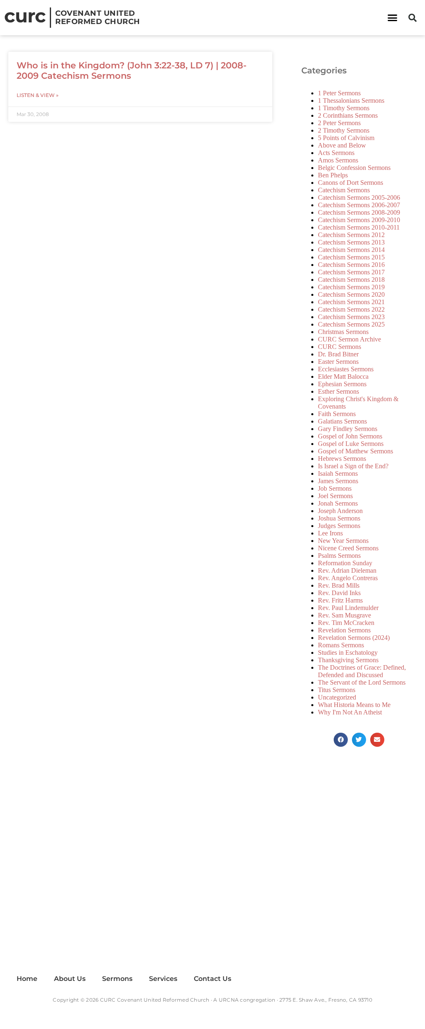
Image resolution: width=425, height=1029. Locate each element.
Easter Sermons (338, 361)
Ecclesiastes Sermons (346, 369)
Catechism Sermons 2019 (351, 287)
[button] (392, 18)
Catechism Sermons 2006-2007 (359, 204)
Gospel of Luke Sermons (350, 443)
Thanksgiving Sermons (348, 659)
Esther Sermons (338, 391)
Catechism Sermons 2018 (351, 279)
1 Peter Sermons (339, 93)
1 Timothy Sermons (343, 107)
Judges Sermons (339, 525)
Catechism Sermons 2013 (351, 242)
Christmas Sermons (343, 331)
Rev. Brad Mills (338, 585)
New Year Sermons (343, 540)
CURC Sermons (339, 346)
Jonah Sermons (338, 503)
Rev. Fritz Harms (340, 600)
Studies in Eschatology (348, 652)
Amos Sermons (338, 160)
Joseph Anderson (340, 510)
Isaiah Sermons (338, 473)
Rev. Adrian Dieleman (347, 570)
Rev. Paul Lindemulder (348, 607)
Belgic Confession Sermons (354, 167)
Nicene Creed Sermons (348, 548)
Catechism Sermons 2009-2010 (359, 219)
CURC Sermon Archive (349, 339)
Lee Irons (330, 533)
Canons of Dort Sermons (350, 182)
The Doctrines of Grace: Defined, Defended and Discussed (362, 671)
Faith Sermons (337, 413)
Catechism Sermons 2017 (351, 272)
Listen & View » (38, 95)
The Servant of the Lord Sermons (361, 682)
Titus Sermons (336, 689)
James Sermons (338, 480)
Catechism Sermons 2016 (351, 264)
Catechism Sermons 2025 (351, 324)
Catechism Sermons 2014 (351, 249)
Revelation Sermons (344, 630)
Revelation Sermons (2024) (354, 637)
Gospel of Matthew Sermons (355, 451)
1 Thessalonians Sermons (351, 100)
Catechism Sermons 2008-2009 (359, 212)
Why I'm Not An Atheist (350, 712)
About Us (69, 979)
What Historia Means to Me (354, 704)
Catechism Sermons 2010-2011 (359, 227)
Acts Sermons (336, 152)
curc (25, 15)
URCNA (229, 1000)
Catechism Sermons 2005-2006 (359, 197)
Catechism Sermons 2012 (351, 234)
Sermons (117, 979)
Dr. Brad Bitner (338, 354)
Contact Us (212, 979)
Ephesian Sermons (342, 383)
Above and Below (342, 145)
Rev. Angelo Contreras (348, 577)
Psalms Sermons (339, 555)
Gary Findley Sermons (347, 428)
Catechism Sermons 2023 (351, 316)
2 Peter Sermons (339, 122)
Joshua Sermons (339, 518)
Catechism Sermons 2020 (351, 294)
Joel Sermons (335, 495)
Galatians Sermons (342, 421)
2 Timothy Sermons (343, 130)
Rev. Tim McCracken (346, 622)
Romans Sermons (341, 645)
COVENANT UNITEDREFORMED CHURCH (97, 17)
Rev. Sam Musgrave (344, 615)
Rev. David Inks (339, 592)
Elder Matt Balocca (343, 376)
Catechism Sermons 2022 (351, 309)
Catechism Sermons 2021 (351, 301)
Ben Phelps (333, 175)
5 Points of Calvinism (346, 137)
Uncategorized (337, 697)
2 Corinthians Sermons (348, 115)
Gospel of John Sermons (350, 436)
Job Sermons (335, 488)
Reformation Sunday (345, 563)
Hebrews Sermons (342, 458)
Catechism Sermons (344, 190)
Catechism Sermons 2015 (351, 257)
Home (27, 979)
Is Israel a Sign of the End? (353, 466)
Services (163, 979)
